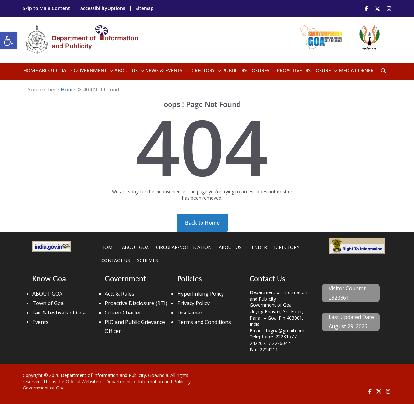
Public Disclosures (245, 71)
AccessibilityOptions (103, 8)
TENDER (258, 247)
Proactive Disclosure (304, 71)
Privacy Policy (193, 303)
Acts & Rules (119, 293)
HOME (108, 247)
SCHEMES (147, 260)
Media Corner (356, 71)
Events (40, 321)
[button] (8, 40)
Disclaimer (189, 312)
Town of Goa (48, 303)
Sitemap (145, 8)
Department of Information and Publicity (103, 375)
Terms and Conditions (204, 321)
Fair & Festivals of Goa (59, 312)
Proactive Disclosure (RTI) (136, 303)
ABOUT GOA (52, 71)
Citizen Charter (123, 312)
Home (30, 71)
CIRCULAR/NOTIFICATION (184, 247)
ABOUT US (230, 247)
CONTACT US (115, 260)
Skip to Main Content (47, 8)
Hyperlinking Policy (200, 293)
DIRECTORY (286, 247)
